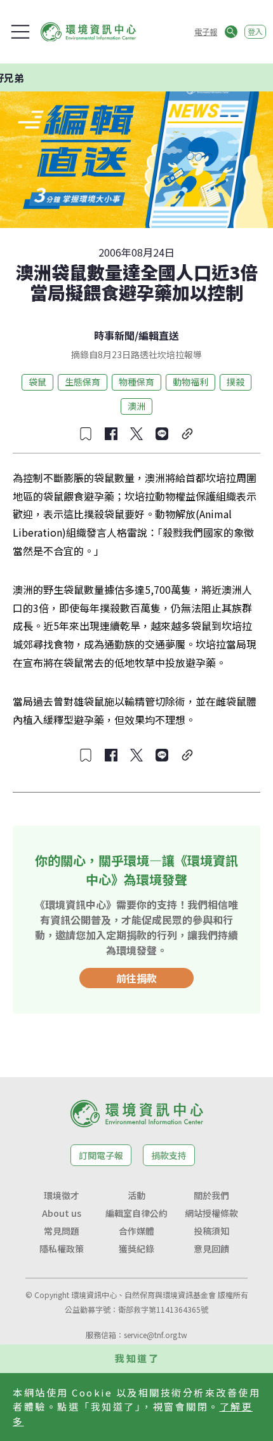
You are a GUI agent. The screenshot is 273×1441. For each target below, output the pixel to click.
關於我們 (211, 1195)
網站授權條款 (211, 1213)
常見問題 (61, 1230)
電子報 (205, 31)
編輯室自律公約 (136, 1213)
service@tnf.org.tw (155, 1334)
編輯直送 (158, 335)
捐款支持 (169, 1155)
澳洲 (136, 405)
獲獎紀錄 (136, 1248)
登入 (255, 31)
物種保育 (136, 381)
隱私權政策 (61, 1248)
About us (61, 1213)
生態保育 (82, 381)
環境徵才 (61, 1195)
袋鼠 (37, 381)
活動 (136, 1195)
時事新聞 (114, 335)
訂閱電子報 (101, 1155)
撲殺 (235, 381)
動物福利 (190, 381)
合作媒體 (136, 1230)
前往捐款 (136, 978)
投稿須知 (211, 1230)
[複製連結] (187, 433)
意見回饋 (211, 1248)
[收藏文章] (85, 433)
